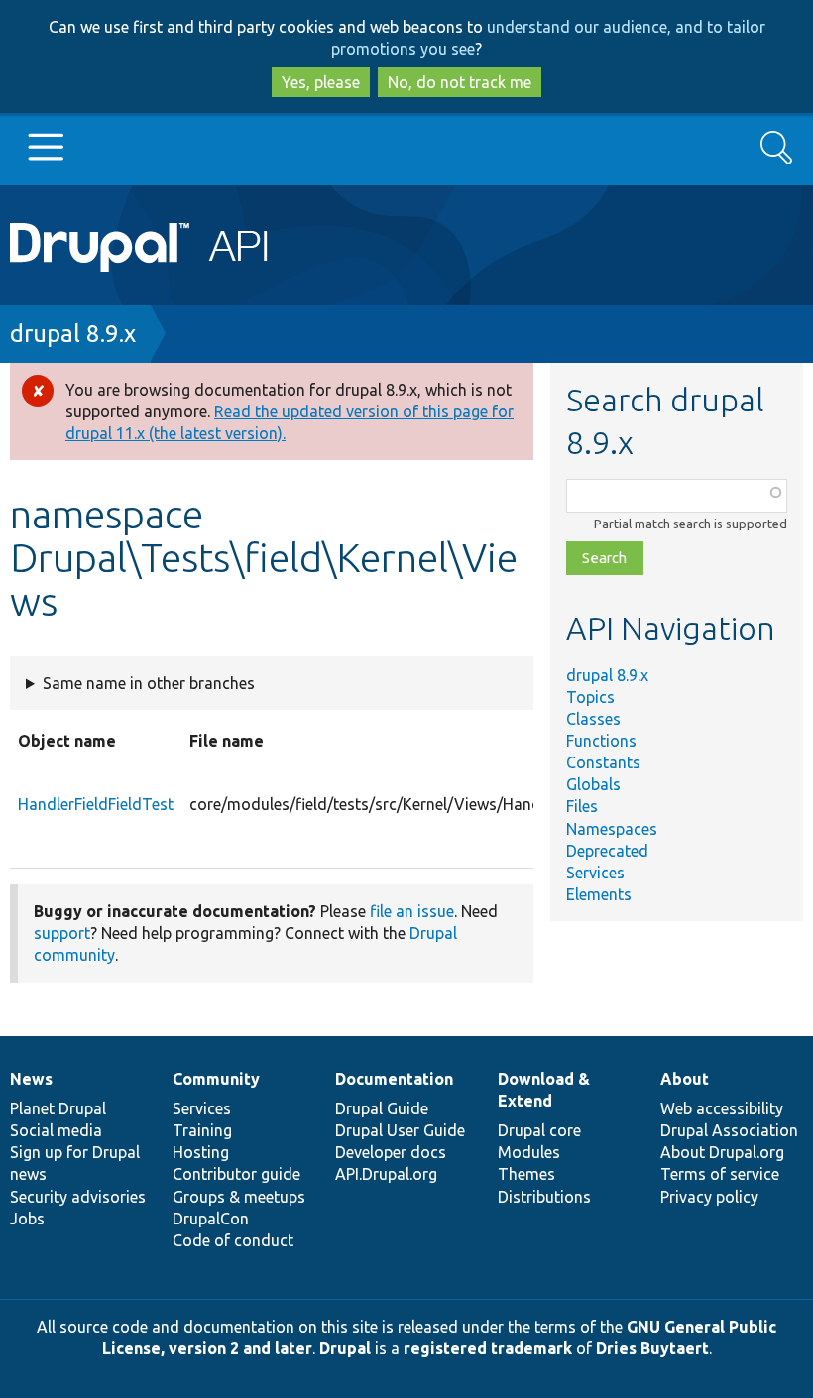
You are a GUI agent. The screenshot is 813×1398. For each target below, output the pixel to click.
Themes (526, 1174)
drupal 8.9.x (73, 333)
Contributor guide (236, 1174)
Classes (593, 719)
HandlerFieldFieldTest (96, 804)
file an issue (412, 911)
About (684, 1079)
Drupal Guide (381, 1108)
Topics (590, 697)
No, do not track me (459, 82)
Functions (601, 741)
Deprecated (607, 851)
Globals (593, 784)
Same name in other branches (149, 683)
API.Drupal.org (386, 1174)
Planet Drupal (58, 1108)
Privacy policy (709, 1197)
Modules (529, 1152)
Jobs (27, 1218)
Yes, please (321, 82)
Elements (599, 894)
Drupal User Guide (400, 1130)
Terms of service (719, 1174)
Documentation (394, 1079)
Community (216, 1079)
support (62, 933)
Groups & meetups (239, 1197)
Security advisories (78, 1197)
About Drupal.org (722, 1152)
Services (595, 872)
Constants (603, 762)
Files (582, 806)
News (31, 1079)
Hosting (201, 1152)
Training (202, 1130)
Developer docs (390, 1152)
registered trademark (488, 1348)
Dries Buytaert (652, 1348)
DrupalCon (211, 1218)
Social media (56, 1130)
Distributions (544, 1197)
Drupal (345, 1348)
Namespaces (611, 829)
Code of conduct (233, 1240)
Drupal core (539, 1130)
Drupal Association (729, 1130)
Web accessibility (721, 1108)
